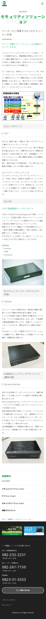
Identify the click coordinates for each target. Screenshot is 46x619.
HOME (3, 519)
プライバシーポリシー (9, 600)
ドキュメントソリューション (13, 489)
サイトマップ (6, 605)
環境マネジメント (9, 510)
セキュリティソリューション (13, 503)
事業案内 (10, 519)
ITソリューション (9, 496)
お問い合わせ (25, 590)
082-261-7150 (14, 567)
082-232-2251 (14, 555)
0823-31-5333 (14, 579)
